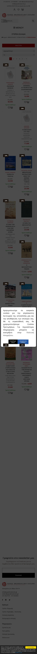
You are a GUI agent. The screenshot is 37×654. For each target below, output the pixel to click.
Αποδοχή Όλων (13, 341)
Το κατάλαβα (31, 647)
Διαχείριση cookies (23, 341)
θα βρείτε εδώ (18, 652)
